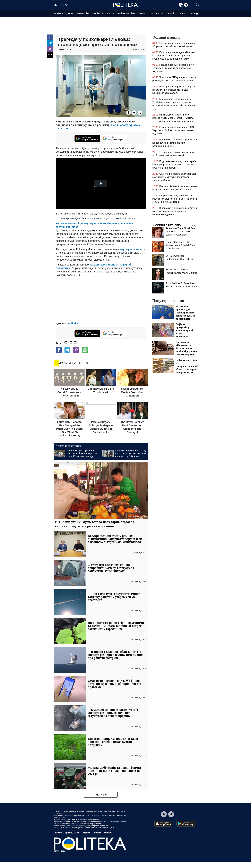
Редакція (86, 833)
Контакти (108, 833)
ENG (182, 13)
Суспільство (156, 13)
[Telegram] (186, 5)
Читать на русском (136, 49)
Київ (142, 13)
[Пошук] (198, 5)
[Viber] (50, 49)
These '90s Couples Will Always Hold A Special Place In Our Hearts (180, 245)
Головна (58, 13)
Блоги (110, 13)
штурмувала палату (132, 249)
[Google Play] (185, 824)
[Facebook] (50, 37)
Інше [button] (193, 13)
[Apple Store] (163, 824)
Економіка (83, 13)
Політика (97, 13)
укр (56, 5)
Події (171, 13)
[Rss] (181, 5)
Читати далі (101, 794)
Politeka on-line (126, 13)
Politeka (73, 323)
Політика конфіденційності (66, 833)
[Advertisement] (101, 298)
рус (65, 5)
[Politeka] (125, 5)
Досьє (70, 13)
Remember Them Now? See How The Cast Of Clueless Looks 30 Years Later (180, 231)
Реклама (97, 833)
